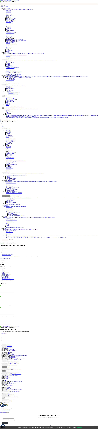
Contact (3, 84)
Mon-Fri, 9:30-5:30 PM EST (13, 214)
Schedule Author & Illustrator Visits (12, 189)
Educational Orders (9, 87)
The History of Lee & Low (10, 98)
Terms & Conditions (5, 399)
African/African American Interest (7, 254)
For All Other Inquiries (9, 90)
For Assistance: (8, 91)
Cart (2, 126)
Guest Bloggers (8, 113)
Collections (4, 52)
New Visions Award (11, 79)
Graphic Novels (8, 28)
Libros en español (9, 14)
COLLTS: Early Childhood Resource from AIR (14, 71)
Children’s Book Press (9, 47)
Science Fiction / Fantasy (10, 36)
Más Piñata (8, 51)
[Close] (0, 2)
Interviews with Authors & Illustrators (8, 279)
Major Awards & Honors (10, 101)
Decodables (8, 63)
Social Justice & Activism (10, 33)
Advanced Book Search (4, 6)
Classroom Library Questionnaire (11, 70)
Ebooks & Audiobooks (10, 30)
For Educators (4, 59)
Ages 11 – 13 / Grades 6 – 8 (10, 20)
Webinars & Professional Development (12, 67)
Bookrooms (8, 64)
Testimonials (8, 103)
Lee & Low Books (9, 45)
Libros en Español (5, 349)
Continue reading (49, 425)
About (6, 95)
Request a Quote (8, 61)
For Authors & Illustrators (6, 75)
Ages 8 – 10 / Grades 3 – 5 (10, 19)
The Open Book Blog (21, 229)
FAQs (7, 89)
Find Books (4, 8)
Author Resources (9, 81)
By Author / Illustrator (9, 15)
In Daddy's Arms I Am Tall (6, 255)
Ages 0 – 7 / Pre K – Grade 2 (11, 18)
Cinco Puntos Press (9, 50)
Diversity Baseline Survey (15, 227)
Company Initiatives (9, 100)
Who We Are (8, 97)
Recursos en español (9, 66)
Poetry (7, 35)
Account (3, 410)
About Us (29, 96)
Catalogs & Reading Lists (10, 190)
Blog (3, 228)
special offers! (7, 119)
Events (7, 112)
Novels (7, 29)
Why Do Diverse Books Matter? (11, 99)
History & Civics (9, 154)
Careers (7, 105)
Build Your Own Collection (10, 58)
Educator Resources (9, 111)
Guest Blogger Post (5, 277)
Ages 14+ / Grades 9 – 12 (10, 21)
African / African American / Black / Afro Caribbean (14, 39)
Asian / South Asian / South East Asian (12, 41)
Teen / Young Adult (9, 23)
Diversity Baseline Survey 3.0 (6, 374)
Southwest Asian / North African (11, 44)
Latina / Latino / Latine (10, 42)
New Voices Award (11, 78)
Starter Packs (8, 56)
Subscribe (5, 423)
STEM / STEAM (9, 155)
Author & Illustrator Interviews (11, 109)
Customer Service (9, 86)
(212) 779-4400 (10, 93)
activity (22, 256)
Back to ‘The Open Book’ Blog (5, 258)
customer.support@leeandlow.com (13, 92)
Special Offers (8, 10)
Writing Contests (18, 77)
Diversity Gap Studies (5, 275)
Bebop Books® (8, 25)
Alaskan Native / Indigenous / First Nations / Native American (16, 40)
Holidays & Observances (10, 37)
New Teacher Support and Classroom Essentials (14, 72)
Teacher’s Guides (9, 65)
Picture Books (8, 26)
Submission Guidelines (10, 80)
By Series (7, 16)
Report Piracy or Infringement (11, 202)
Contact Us (15, 85)
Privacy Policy (9, 400)
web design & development (3, 412)
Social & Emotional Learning (11, 32)
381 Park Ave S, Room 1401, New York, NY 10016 (16, 215)
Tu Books (7, 49)
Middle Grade (8, 22)
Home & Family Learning (10, 68)
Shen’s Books (8, 48)
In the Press (8, 104)
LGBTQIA (8, 43)
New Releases (8, 11)
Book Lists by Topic (5, 272)
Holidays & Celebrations (6, 278)
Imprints (7, 102)
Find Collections (24, 53)
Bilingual (7, 134)
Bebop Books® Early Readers (11, 62)
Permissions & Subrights (10, 88)
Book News (8, 110)
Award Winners (8, 12)
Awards (3, 270)
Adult (7, 144)
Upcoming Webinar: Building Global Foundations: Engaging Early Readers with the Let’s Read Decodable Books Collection (37, 117)
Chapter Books (8, 27)
